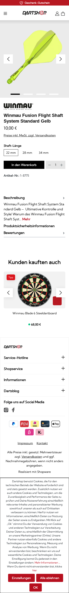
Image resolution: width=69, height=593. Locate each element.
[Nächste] (60, 292)
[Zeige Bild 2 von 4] (28, 94)
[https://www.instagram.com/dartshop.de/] (6, 409)
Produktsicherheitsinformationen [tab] (29, 226)
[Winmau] (18, 107)
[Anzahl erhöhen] (61, 165)
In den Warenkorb (24, 165)
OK (35, 587)
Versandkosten (32, 456)
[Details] (57, 300)
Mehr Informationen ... (47, 562)
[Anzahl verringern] (49, 165)
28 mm (27, 152)
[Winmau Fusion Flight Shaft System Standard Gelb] (34, 57)
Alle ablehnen (49, 578)
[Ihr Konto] (57, 13)
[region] (34, 59)
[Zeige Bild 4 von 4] (53, 94)
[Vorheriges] (8, 59)
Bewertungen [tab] (14, 233)
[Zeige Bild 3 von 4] (40, 94)
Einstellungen (21, 578)
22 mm (11, 152)
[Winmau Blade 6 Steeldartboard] (34, 290)
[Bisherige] (8, 292)
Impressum (25, 443)
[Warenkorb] (63, 13)
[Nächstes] (60, 59)
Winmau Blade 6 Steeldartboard (35, 313)
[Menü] (5, 13)
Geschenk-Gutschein (37, 2)
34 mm (44, 152)
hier (34, 570)
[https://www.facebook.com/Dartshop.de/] (13, 409)
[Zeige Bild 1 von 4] (15, 94)
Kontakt (42, 443)
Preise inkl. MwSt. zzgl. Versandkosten (30, 135)
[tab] (34, 208)
